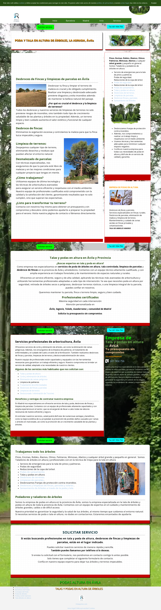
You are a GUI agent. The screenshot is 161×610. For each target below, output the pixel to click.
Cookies (92, 608)
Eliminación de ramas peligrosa (33, 379)
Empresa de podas (22, 588)
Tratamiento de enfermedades (33, 385)
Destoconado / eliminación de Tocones (37, 393)
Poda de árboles (21, 594)
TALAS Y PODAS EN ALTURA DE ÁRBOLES (79, 588)
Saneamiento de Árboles (125, 100)
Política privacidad (82, 608)
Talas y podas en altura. (124, 90)
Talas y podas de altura (30, 373)
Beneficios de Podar (22, 590)
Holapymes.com (81, 604)
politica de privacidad (105, 3)
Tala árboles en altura (23, 598)
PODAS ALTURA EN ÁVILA (80, 582)
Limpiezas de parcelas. (124, 95)
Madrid (86, 20)
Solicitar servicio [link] (45, 27)
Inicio (54, 20)
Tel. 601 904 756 (116, 26)
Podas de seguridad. (123, 82)
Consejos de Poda (21, 592)
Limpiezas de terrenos (30, 390)
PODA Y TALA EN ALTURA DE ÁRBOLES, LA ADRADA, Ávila (54, 40)
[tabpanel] (127, 113)
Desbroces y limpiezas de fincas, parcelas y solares (46, 485)
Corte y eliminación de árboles (33, 376)
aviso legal (125, 3)
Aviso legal (71, 608)
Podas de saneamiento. (124, 87)
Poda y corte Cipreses (23, 596)
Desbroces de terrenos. (124, 93)
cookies (22, 3)
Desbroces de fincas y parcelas (33, 387)
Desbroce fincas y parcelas (125, 98)
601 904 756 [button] (116, 361)
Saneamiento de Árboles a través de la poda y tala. (47, 488)
